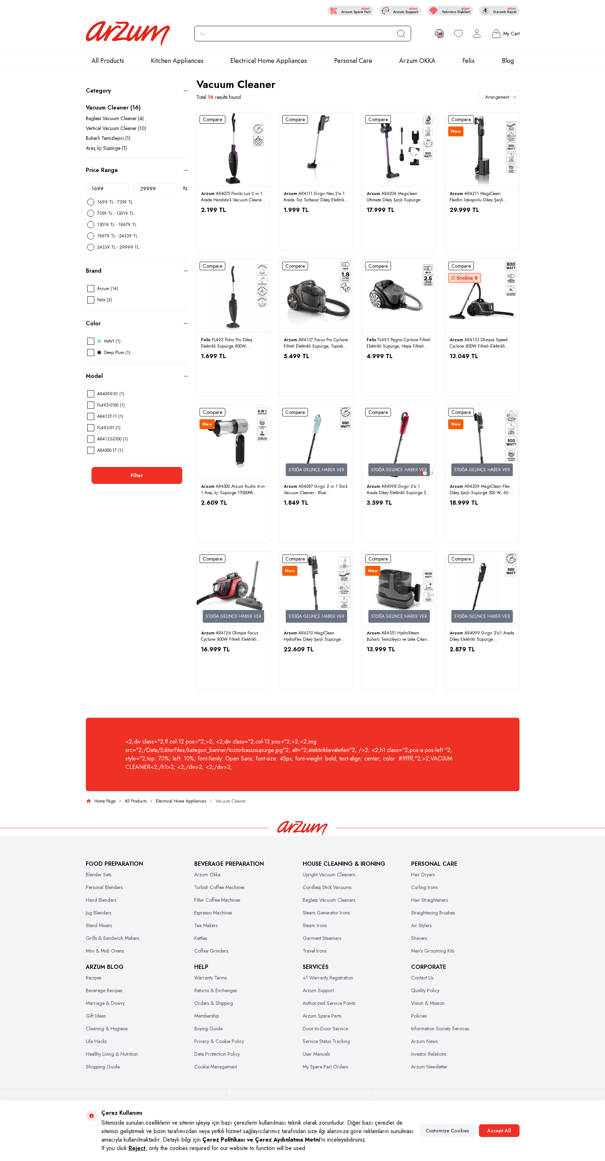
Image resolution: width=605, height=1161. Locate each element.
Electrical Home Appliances (268, 60)
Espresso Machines (213, 912)
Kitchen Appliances (177, 60)
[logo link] (128, 33)
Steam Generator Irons (326, 912)
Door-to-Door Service (325, 1028)
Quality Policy (425, 990)
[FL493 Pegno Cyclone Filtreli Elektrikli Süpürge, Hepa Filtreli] (399, 296)
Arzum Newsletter (429, 1066)
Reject (137, 1148)
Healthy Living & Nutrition (112, 1054)
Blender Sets (98, 874)
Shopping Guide (103, 1066)
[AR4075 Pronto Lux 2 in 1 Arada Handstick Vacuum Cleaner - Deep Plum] (234, 149)
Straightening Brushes (433, 912)
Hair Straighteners (429, 900)
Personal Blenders (104, 887)
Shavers (419, 938)
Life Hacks (96, 1041)
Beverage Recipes (104, 990)
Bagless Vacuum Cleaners (329, 900)
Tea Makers (206, 925)
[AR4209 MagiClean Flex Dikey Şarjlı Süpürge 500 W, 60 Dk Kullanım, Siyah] (482, 442)
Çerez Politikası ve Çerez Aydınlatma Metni (261, 1140)
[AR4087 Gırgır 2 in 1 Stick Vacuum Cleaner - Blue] (316, 442)
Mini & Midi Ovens (105, 950)
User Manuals (316, 1054)
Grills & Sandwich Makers (112, 938)
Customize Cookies (447, 1130)
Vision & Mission (428, 1003)
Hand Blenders (101, 900)
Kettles (200, 938)
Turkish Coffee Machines (219, 887)
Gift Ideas (96, 1015)
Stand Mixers (99, 925)
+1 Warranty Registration (328, 977)
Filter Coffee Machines (217, 900)
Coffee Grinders (211, 950)
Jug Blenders (98, 912)
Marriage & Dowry (105, 1003)
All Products (107, 60)
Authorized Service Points (329, 1003)
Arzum (208, 193)
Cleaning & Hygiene (106, 1028)
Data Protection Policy (217, 1054)
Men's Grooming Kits (432, 950)
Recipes (93, 977)
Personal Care (353, 60)
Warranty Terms (210, 977)
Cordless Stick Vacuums (327, 887)
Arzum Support (318, 990)
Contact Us (422, 977)
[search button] (401, 33)
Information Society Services (440, 1028)
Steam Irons (315, 925)
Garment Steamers (322, 938)
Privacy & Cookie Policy (219, 1041)
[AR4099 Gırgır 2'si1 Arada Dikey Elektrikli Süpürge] (482, 589)
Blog (508, 60)
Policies (419, 1015)
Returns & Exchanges (215, 990)
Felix (468, 60)
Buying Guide (208, 1028)
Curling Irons (424, 887)
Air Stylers (421, 925)
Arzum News (424, 1041)
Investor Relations (428, 1054)
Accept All (499, 1130)
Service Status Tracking (326, 1041)
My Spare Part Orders (325, 1066)
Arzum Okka (207, 874)
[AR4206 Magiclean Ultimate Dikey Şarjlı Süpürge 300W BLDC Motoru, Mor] (399, 149)
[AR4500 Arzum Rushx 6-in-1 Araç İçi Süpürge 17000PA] (234, 442)
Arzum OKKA (417, 60)
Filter (137, 475)
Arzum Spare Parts (322, 1015)
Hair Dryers (423, 874)
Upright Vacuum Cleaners (329, 874)
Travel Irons (314, 950)
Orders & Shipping (213, 1003)
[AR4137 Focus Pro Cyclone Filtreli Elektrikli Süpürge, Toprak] (316, 296)
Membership (206, 1015)
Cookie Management (215, 1066)
